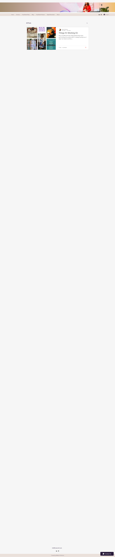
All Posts (28, 23)
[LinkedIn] (99, 14)
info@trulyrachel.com (57, 548)
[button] (87, 23)
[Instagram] (101, 14)
